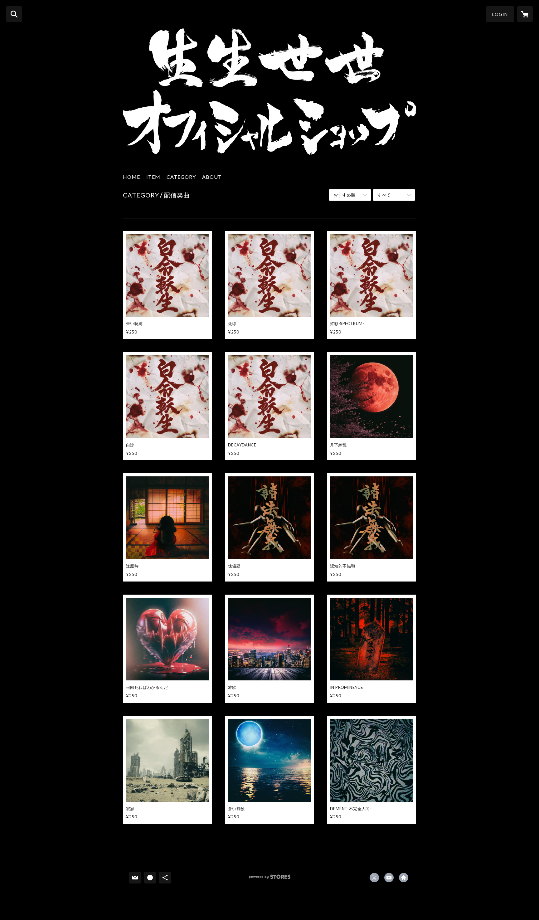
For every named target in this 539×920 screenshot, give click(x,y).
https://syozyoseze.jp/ (403, 877)
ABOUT (212, 177)
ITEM (153, 177)
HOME (131, 177)
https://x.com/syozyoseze (374, 877)
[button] (500, 14)
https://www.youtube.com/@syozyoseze (389, 877)
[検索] (14, 14)
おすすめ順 (344, 194)
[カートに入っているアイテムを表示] (525, 14)
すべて (384, 194)
